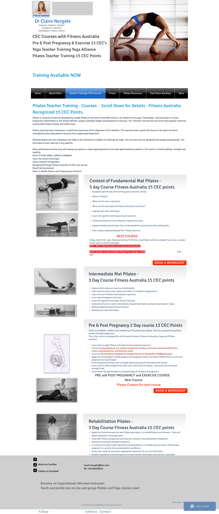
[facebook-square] (35, 459)
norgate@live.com (99, 465)
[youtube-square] (35, 465)
